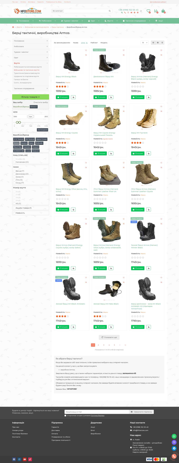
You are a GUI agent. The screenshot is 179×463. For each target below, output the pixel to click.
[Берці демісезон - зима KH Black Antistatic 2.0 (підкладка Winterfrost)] (146, 289)
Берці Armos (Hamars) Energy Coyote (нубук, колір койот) (69, 246)
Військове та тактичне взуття (37, 27)
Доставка (31, 2)
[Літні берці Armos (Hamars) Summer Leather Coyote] (146, 174)
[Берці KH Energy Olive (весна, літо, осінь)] (71, 174)
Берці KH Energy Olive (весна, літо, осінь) (71, 190)
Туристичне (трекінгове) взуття (27, 73)
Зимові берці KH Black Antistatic (70, 304)
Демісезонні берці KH (103, 76)
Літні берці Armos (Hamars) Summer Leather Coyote (143, 190)
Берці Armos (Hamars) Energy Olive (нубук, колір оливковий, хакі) (107, 247)
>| (125, 345)
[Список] (157, 43)
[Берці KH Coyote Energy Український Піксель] (109, 117)
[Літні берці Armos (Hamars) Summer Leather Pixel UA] (109, 174)
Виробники (96, 434)
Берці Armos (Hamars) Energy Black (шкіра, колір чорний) (144, 77)
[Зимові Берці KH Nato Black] (109, 289)
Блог (93, 430)
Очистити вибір (40, 102)
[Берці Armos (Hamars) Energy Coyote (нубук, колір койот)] (71, 230)
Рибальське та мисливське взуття (28, 67)
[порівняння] (86, 55)
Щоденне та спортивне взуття (26, 76)
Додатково (96, 423)
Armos (33, 107)
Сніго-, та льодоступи (22, 83)
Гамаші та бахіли (21, 79)
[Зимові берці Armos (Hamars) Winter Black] (146, 230)
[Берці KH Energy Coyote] (71, 117)
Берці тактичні (58, 27)
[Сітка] (153, 43)
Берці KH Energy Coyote (67, 133)
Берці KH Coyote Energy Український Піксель (104, 134)
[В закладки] (86, 50)
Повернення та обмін (54, 2)
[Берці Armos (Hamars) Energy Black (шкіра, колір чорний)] (146, 61)
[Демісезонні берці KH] (109, 61)
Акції (161, 21)
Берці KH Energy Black (66, 76)
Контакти (67, 2)
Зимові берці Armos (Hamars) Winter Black (144, 246)
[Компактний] (162, 43)
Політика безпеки (20, 434)
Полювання (24, 21)
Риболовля (46, 21)
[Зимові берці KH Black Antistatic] (71, 289)
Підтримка (57, 423)
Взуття (110, 21)
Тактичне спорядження (136, 21)
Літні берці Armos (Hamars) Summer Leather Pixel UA (106, 190)
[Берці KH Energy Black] (71, 61)
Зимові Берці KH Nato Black (106, 304)
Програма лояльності (61, 440)
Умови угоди (17, 430)
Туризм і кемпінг (71, 21)
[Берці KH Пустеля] (146, 117)
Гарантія (40, 2)
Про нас (15, 2)
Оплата (23, 2)
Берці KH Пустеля (139, 133)
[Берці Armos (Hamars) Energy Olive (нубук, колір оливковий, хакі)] (109, 230)
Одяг (93, 21)
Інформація (18, 423)
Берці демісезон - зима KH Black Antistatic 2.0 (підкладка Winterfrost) (146, 306)
